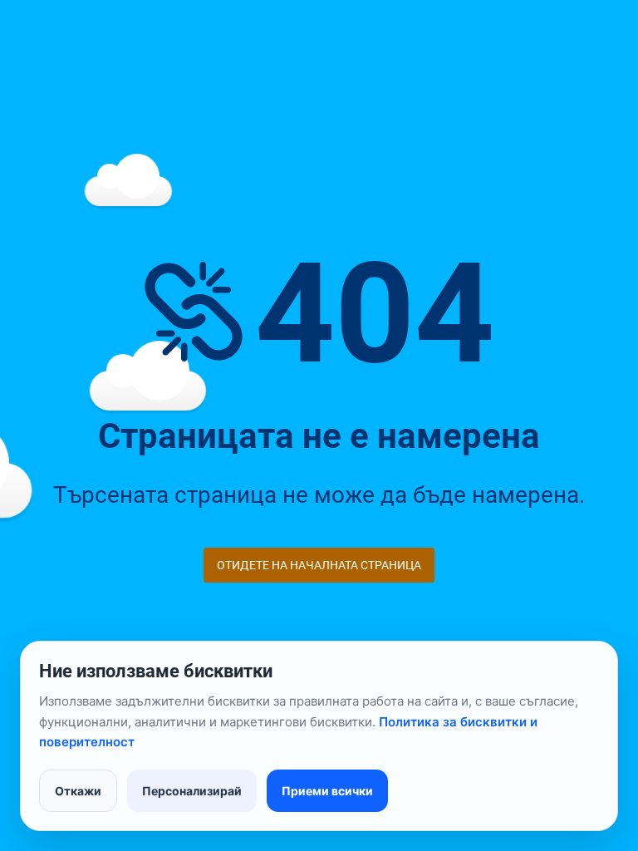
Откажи (78, 791)
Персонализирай (192, 791)
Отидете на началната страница (319, 565)
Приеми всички (327, 791)
